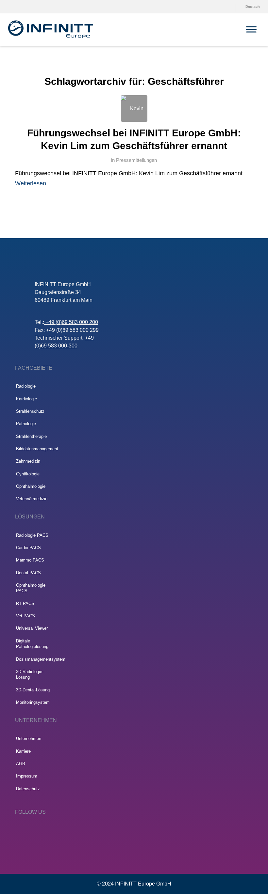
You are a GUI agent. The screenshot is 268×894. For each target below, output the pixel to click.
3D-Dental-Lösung (33, 689)
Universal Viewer (32, 628)
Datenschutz (28, 788)
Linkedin (231, 6)
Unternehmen (28, 738)
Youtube (220, 6)
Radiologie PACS (32, 535)
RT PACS (25, 603)
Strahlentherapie (31, 436)
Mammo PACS (30, 560)
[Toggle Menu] (251, 29)
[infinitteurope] (50, 29)
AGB (20, 763)
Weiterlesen (30, 183)
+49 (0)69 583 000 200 (71, 322)
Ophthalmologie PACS (30, 588)
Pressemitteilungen (136, 160)
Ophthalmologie (30, 486)
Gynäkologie (28, 473)
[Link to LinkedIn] (18, 829)
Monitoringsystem (33, 702)
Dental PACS (28, 572)
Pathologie (26, 423)
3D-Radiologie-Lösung (29, 674)
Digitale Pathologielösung (32, 644)
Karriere (23, 751)
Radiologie (26, 386)
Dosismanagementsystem (33, 659)
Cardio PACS (28, 547)
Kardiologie (26, 398)
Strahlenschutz (30, 411)
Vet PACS (25, 615)
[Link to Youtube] (37, 829)
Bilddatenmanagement (33, 448)
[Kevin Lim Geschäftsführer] (134, 108)
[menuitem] (218, 6)
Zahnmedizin (28, 461)
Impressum (26, 776)
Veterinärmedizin (31, 498)
